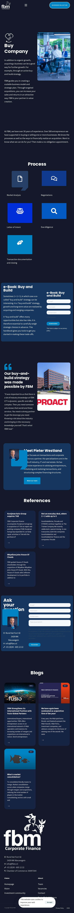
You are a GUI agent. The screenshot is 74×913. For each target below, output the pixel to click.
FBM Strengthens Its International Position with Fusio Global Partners (19, 711)
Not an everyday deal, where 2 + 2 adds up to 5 (54, 514)
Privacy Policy (60, 908)
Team (40, 884)
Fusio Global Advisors (47, 897)
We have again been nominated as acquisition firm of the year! (52, 711)
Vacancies (42, 888)
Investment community (14, 893)
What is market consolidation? (14, 775)
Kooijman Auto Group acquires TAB (16, 514)
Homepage (9, 884)
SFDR (68, 908)
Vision (7, 888)
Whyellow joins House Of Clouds (18, 555)
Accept (49, 902)
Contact (41, 893)
